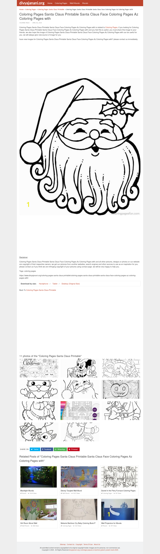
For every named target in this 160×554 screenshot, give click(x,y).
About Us (97, 544)
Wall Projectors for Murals (111, 523)
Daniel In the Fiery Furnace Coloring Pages (118, 490)
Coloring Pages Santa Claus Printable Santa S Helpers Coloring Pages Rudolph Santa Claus (51, 439)
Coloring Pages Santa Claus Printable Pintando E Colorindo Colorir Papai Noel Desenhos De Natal (54, 418)
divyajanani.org (31, 3)
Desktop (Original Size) (71, 283)
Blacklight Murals (27, 490)
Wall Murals (75, 3)
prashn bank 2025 (112, 550)
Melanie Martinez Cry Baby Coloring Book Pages (80, 523)
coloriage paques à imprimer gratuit (93, 550)
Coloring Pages (61, 3)
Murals (85, 3)
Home (50, 3)
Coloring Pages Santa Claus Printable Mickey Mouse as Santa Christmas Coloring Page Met (92, 375)
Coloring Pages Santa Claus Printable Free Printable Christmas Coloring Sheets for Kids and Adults (54, 396)
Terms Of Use (88, 544)
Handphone (43, 283)
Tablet (54, 283)
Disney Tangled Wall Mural (71, 490)
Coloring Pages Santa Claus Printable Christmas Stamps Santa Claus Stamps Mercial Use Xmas (53, 375)
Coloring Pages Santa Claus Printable (41, 290)
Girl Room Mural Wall (28, 523)
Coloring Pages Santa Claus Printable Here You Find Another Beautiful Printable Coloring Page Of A (95, 396)
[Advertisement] (80, 59)
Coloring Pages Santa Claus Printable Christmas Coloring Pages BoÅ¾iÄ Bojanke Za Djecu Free (94, 439)
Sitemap (63, 544)
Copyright (79, 544)
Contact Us (70, 544)
